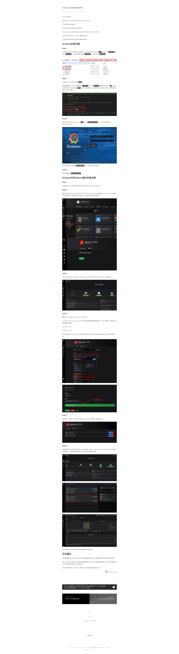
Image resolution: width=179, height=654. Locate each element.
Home (68, 11)
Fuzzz (108, 647)
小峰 (89, 616)
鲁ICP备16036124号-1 (94, 647)
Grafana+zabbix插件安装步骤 (83, 587)
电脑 (71, 11)
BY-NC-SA (97, 586)
